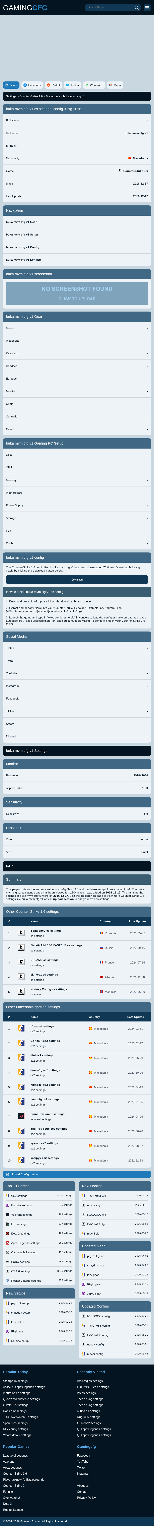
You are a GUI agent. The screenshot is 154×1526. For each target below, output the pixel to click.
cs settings (37, 935)
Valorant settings (21, 1214)
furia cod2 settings (89, 1423)
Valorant (8, 1461)
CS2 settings (19, 1195)
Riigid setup (18, 1331)
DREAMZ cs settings (44, 959)
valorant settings (40, 1119)
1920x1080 (141, 775)
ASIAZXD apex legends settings (24, 1387)
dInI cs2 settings (41, 1055)
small (144, 852)
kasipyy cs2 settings (44, 1157)
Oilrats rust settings (15, 1405)
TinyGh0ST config (98, 1325)
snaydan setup (20, 1312)
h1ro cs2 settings (42, 1026)
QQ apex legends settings (94, 1429)
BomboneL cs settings (46, 930)
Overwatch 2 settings (24, 1252)
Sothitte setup (20, 1340)
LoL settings (18, 1224)
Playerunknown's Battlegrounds (23, 1479)
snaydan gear (96, 1265)
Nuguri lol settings (88, 1417)
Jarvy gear (94, 1293)
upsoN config (95, 1344)
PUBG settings (20, 1261)
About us (83, 1485)
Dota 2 (7, 1503)
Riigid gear (94, 1284)
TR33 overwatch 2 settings (20, 1417)
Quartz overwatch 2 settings (21, 1399)
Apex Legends (12, 1467)
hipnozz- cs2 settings (45, 1084)
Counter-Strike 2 (13, 1485)
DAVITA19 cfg (96, 1224)
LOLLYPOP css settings (93, 1387)
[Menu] (147, 7)
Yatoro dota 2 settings (17, 1435)
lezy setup (17, 1322)
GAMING (25, 8)
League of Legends (15, 1455)
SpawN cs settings (15, 1423)
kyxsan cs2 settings (44, 1143)
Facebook (83, 1455)
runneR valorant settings (47, 1114)
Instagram (83, 1473)
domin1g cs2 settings (45, 1070)
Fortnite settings (21, 1205)
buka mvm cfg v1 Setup (22, 234)
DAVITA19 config (97, 1335)
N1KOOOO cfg (96, 1214)
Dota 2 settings (20, 1233)
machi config (95, 1353)
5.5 (146, 813)
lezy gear (93, 1274)
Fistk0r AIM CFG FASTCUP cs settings (56, 945)
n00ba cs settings (88, 1411)
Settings (11, 96)
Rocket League (13, 1509)
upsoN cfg (93, 1205)
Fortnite (8, 1491)
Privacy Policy (86, 1497)
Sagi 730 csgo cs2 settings (48, 1128)
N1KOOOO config (98, 1316)
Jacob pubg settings (90, 1399)
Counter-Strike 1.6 (31, 96)
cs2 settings (38, 1031)
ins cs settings (86, 1393)
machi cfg (93, 1233)
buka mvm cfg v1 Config (22, 247)
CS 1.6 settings (20, 1271)
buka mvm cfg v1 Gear (21, 221)
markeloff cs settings (16, 1393)
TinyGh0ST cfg (96, 1195)
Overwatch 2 (11, 1497)
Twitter (81, 1467)
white (144, 839)
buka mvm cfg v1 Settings (24, 259)
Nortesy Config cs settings (48, 989)
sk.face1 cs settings (44, 974)
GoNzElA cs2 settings (45, 1040)
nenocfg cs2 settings (45, 1099)
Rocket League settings (26, 1280)
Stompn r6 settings (15, 1381)
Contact (82, 1491)
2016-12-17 (140, 183)
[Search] (137, 8)
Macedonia (53, 96)
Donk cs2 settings (15, 1411)
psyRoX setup (20, 1303)
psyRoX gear (95, 1256)
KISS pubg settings (15, 1429)
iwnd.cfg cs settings (90, 1381)
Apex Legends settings (25, 1243)
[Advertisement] (77, 45)
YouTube (82, 1461)
